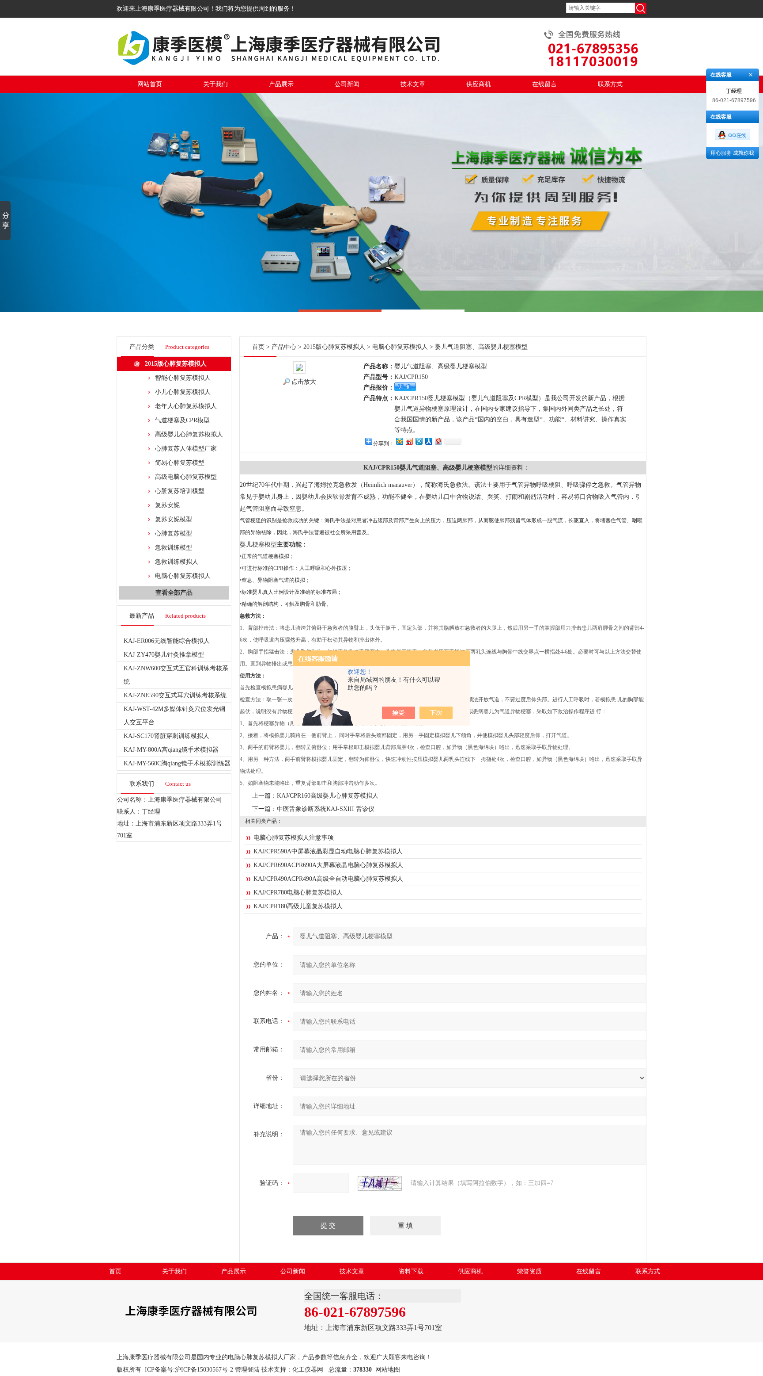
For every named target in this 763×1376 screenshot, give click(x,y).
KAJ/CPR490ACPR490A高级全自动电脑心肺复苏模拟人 (328, 878)
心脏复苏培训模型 (179, 491)
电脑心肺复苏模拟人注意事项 (293, 837)
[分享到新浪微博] (409, 441)
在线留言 (544, 84)
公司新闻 (347, 84)
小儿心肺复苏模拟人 (183, 392)
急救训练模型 (173, 547)
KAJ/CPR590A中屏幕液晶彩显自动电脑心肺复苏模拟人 (328, 851)
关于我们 (215, 84)
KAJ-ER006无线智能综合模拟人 (167, 641)
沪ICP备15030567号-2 (204, 1369)
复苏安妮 (167, 505)
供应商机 (478, 84)
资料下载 (411, 1271)
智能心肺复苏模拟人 (183, 378)
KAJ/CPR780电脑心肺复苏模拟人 (298, 892)
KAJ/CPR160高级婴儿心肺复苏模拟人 (327, 795)
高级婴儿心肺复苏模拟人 (189, 434)
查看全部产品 (174, 592)
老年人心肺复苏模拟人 (186, 406)
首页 (258, 347)
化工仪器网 (307, 1369)
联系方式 (610, 84)
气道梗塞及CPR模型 (182, 420)
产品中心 (284, 347)
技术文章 (412, 84)
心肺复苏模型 (173, 533)
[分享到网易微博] (438, 441)
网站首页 (149, 84)
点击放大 (303, 381)
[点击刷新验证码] (380, 1183)
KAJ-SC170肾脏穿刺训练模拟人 (166, 736)
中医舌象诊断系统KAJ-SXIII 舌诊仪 (325, 809)
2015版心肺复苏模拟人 (176, 363)
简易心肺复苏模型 (179, 462)
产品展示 (281, 84)
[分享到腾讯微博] (418, 441)
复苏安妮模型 (173, 519)
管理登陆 (247, 1369)
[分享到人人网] (428, 441)
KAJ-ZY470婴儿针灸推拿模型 (164, 654)
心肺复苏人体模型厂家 (186, 448)
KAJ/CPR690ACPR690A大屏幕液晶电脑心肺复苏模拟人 (328, 865)
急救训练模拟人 (176, 561)
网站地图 (387, 1369)
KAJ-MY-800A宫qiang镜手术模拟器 (171, 749)
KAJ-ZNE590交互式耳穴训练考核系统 (175, 695)
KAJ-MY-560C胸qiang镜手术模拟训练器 (177, 763)
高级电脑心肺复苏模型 (186, 477)
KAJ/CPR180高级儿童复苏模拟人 (298, 906)
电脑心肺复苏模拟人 (183, 576)
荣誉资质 (529, 1271)
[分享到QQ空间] (399, 441)
